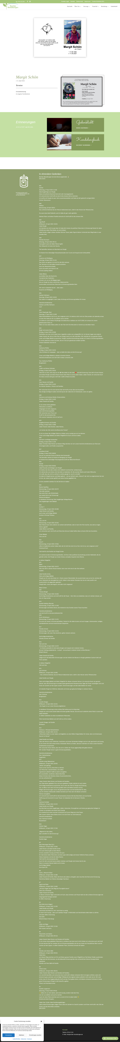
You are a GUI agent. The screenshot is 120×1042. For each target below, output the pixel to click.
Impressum (29, 1038)
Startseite (69, 6)
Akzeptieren (8, 1035)
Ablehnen (21, 1035)
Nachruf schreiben (83, 145)
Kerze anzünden (82, 128)
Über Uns (77, 6)
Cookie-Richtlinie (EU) (98, 1)
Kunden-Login (65, 1)
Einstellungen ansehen (35, 1035)
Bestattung (104, 6)
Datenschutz (23, 1038)
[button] (41, 1021)
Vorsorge (85, 6)
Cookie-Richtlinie (16, 1038)
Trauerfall (94, 6)
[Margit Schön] (60, 56)
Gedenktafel (114, 6)
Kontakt (73, 1)
